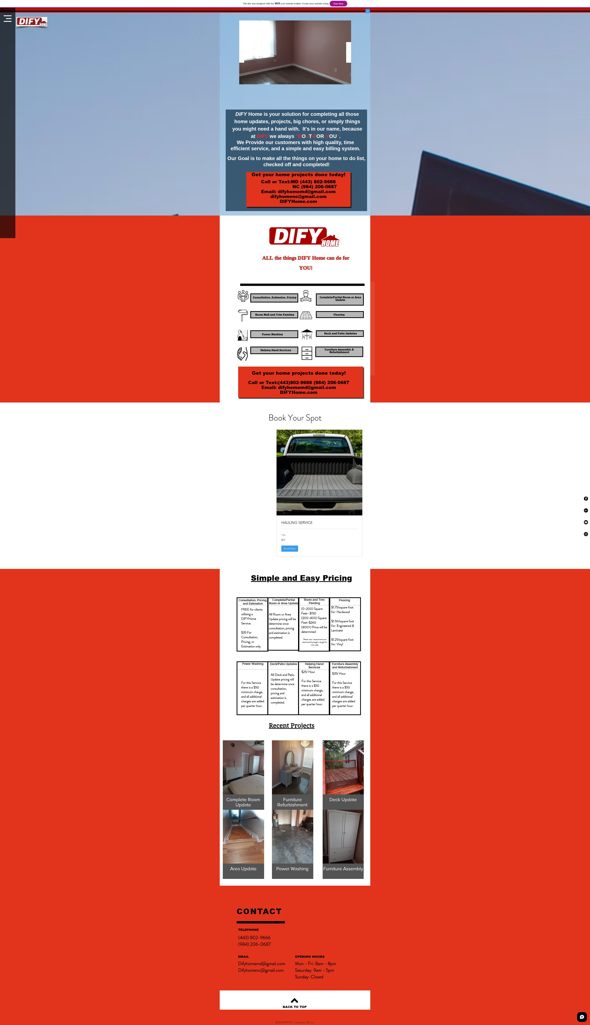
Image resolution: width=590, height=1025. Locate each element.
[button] (8, 18)
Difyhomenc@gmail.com (261, 970)
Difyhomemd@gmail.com (261, 963)
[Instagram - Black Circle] (586, 534)
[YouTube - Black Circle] (586, 522)
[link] (319, 522)
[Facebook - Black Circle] (586, 499)
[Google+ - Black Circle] (586, 510)
